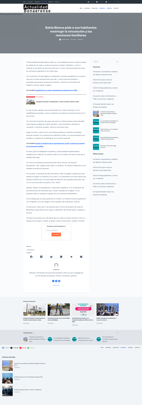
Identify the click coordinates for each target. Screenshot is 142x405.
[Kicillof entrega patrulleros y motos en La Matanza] (7, 391)
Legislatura (37, 1)
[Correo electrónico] (81, 257)
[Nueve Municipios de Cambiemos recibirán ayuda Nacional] (96, 139)
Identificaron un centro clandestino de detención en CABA (56, 90)
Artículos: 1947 (56, 285)
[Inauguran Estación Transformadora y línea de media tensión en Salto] (34, 309)
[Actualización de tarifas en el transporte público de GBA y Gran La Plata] (83, 309)
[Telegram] (71, 257)
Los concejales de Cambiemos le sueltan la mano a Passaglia (62, 339)
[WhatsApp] (61, 257)
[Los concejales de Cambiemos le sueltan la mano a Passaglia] (96, 122)
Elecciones (30, 1)
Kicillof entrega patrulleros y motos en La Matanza (27, 389)
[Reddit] (51, 257)
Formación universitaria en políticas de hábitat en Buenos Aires (109, 113)
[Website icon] (56, 281)
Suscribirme (56, 234)
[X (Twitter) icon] (59, 281)
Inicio (24, 1)
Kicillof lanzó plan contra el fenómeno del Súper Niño (28, 377)
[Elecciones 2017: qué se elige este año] (96, 147)
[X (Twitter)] (41, 257)
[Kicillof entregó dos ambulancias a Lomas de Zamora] (108, 309)
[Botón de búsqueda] (117, 61)
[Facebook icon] (53, 281)
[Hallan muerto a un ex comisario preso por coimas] (96, 130)
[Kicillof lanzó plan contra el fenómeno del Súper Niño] (7, 378)
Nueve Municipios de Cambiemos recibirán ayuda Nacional (109, 339)
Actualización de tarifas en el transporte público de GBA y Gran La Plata (82, 319)
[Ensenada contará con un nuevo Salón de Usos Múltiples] (59, 309)
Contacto (57, 1)
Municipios (44, 1)
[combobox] (104, 61)
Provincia (51, 1)
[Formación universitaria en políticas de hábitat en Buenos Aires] (96, 114)
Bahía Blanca (30, 249)
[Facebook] (31, 257)
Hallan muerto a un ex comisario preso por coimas (85, 339)
